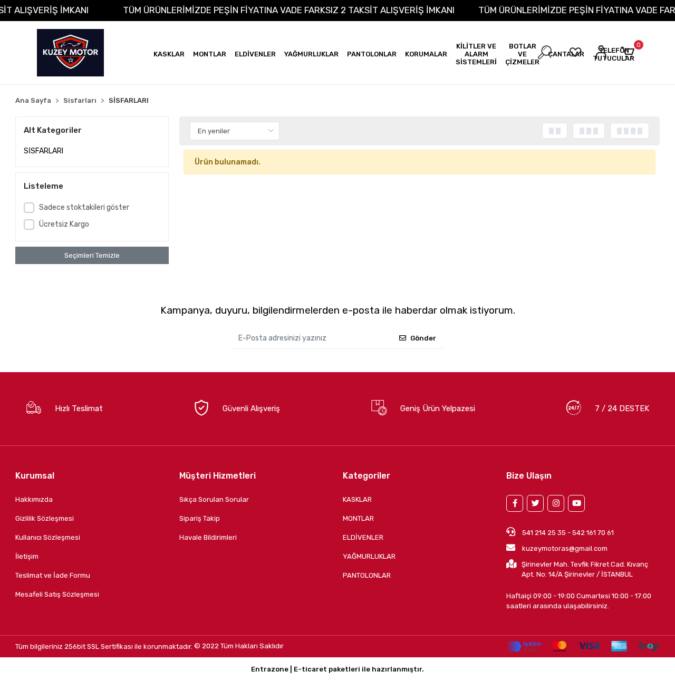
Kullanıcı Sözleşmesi (47, 537)
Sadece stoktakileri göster (84, 207)
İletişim (26, 556)
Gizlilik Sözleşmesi (44, 518)
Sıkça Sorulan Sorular (214, 499)
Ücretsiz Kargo (64, 224)
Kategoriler (366, 476)
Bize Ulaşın (529, 476)
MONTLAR (358, 518)
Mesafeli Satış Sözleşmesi (57, 594)
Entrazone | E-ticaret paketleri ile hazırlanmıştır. (337, 669)
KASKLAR (357, 499)
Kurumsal (34, 476)
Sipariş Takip (199, 518)
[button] (169, 54)
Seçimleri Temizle (92, 255)
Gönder (423, 338)
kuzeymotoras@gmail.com (565, 548)
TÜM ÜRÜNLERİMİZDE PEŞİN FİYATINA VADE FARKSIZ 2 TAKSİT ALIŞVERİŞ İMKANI (289, 10)
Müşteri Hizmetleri (217, 476)
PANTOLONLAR (367, 575)
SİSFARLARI (43, 151)
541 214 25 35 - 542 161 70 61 (567, 533)
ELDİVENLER (363, 537)
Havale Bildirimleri (208, 537)
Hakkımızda (34, 499)
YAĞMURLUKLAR (369, 556)
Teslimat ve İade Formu (52, 575)
